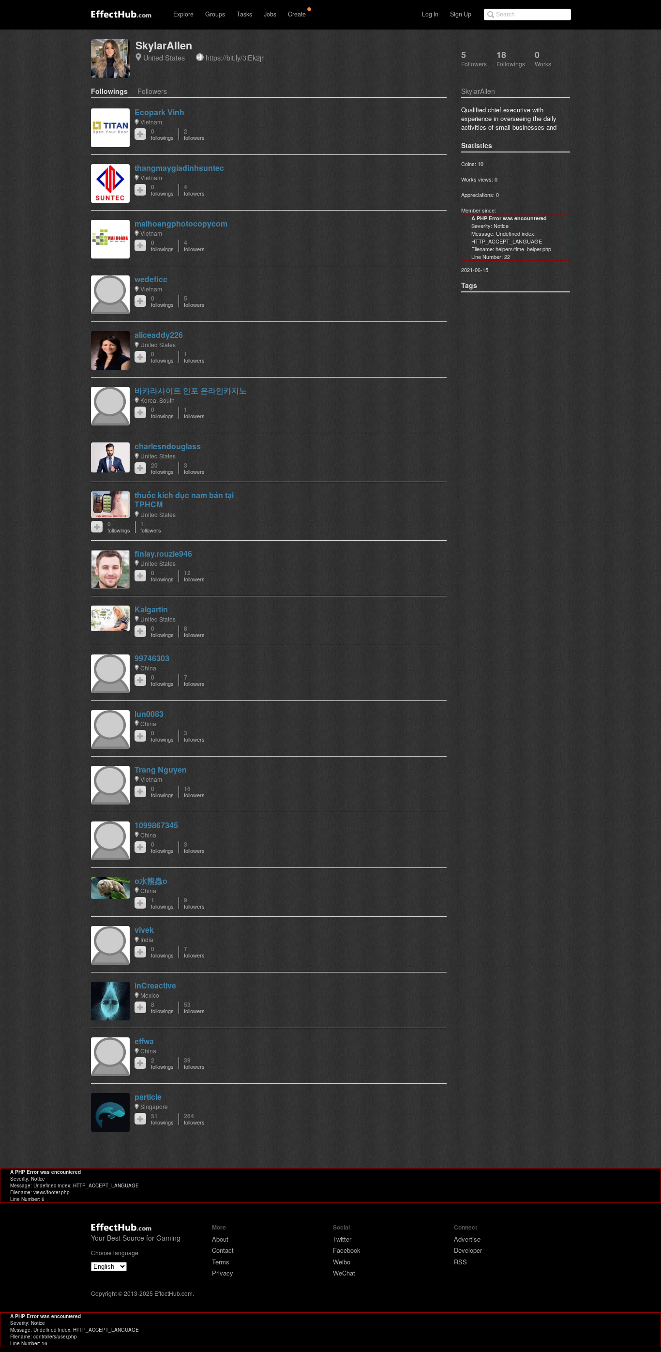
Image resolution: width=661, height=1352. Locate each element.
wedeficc (151, 279)
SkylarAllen (163, 45)
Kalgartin (151, 609)
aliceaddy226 (159, 334)
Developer (468, 1250)
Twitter (342, 1239)
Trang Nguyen (161, 769)
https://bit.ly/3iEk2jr (235, 57)
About (220, 1239)
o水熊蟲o (151, 880)
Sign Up (460, 14)
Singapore (154, 1106)
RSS (460, 1261)
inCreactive (155, 985)
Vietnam (151, 122)
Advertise (467, 1239)
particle (148, 1096)
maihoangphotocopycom (181, 223)
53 (194, 1008)
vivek (144, 929)
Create (297, 14)
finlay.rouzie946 (163, 553)
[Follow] (140, 134)
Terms (220, 1261)
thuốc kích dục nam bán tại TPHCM (184, 499)
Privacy (222, 1272)
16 (194, 792)
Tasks (244, 14)
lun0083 (149, 713)
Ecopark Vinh (159, 112)
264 (194, 1119)
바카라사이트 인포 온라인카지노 (191, 390)
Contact (223, 1250)
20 (162, 468)
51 (162, 1119)
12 (194, 576)
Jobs (270, 14)
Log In (430, 14)
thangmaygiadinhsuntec (179, 167)
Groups (215, 14)
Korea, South (157, 400)
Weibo (341, 1261)
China (148, 668)
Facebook (347, 1250)
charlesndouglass (168, 446)
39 (194, 1063)
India (146, 939)
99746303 (152, 658)
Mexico (149, 995)
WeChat (344, 1272)
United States (164, 57)
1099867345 (156, 825)
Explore (183, 14)
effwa (144, 1041)
